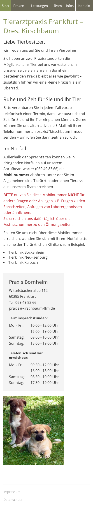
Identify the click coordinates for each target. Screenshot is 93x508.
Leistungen (39, 5)
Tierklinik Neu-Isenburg (28, 257)
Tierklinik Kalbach (23, 262)
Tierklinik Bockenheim (26, 252)
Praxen (18, 5)
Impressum (12, 492)
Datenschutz (12, 499)
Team (58, 5)
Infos (70, 5)
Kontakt (84, 5)
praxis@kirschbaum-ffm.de (59, 131)
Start (5, 5)
